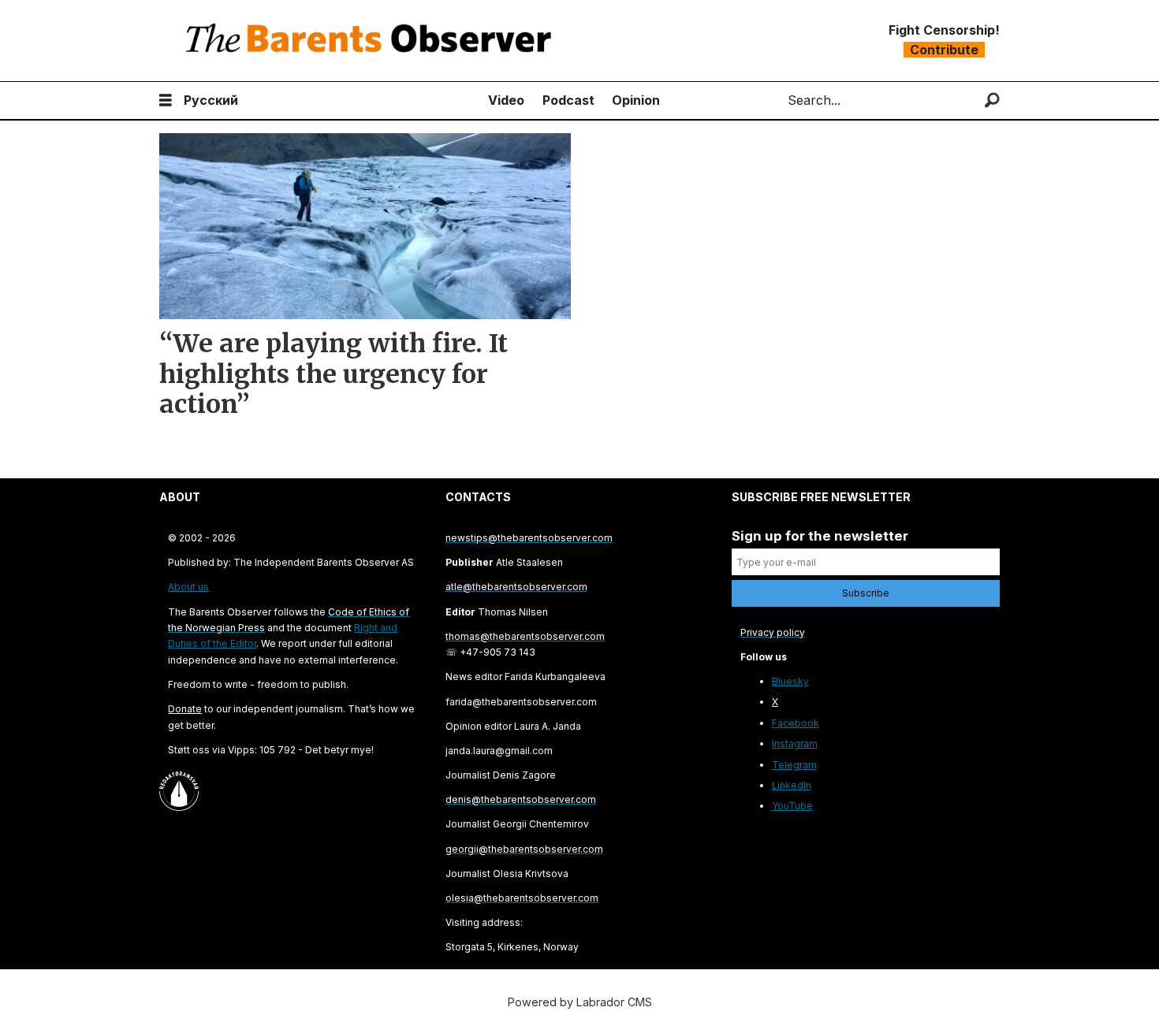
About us (188, 587)
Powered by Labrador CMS (580, 1002)
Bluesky (790, 681)
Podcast (568, 100)
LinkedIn (791, 785)
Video (506, 100)
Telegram (794, 765)
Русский (211, 100)
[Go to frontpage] (372, 40)
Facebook (795, 723)
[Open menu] (165, 100)
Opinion (636, 100)
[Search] (992, 100)
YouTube (792, 806)
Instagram (795, 743)
